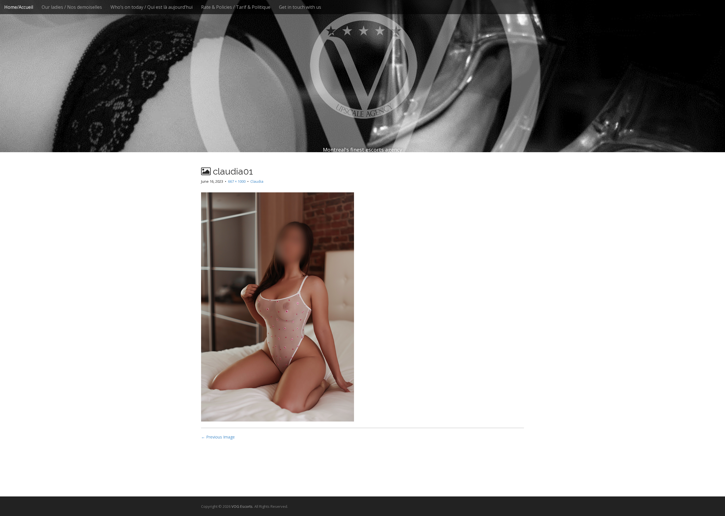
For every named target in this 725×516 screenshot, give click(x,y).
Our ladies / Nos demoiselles (72, 7)
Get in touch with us (300, 7)
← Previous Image (218, 437)
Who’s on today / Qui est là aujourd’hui (151, 7)
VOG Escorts (242, 506)
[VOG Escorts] (362, 65)
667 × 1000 (237, 181)
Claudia (256, 181)
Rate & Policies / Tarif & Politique (235, 7)
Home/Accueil (18, 7)
